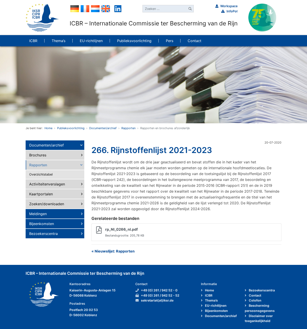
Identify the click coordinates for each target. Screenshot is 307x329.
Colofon (254, 300)
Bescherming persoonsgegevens (260, 308)
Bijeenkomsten (41, 223)
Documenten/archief (103, 128)
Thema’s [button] (58, 40)
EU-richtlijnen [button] (91, 40)
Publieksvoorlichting (71, 128)
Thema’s (211, 300)
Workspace (229, 6)
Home (48, 128)
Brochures (37, 155)
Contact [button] (194, 40)
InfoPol (232, 11)
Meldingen (38, 214)
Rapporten (128, 128)
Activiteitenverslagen (47, 184)
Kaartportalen (41, 194)
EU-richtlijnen (215, 305)
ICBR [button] (33, 40)
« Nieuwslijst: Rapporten (113, 251)
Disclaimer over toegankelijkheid (259, 318)
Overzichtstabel (41, 174)
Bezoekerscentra (43, 233)
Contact (254, 295)
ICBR (208, 295)
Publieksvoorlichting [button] (134, 40)
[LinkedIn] (117, 8)
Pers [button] (169, 40)
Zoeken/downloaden (46, 204)
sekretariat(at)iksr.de (157, 300)
